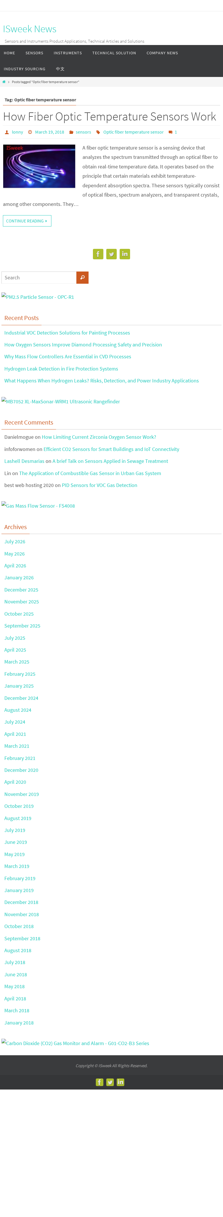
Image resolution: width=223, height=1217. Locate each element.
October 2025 (19, 613)
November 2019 (21, 794)
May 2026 (14, 553)
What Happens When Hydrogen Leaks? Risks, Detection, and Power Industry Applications (101, 380)
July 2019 (14, 830)
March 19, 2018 (49, 132)
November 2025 (21, 601)
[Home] (3, 82)
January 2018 (19, 1022)
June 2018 (15, 974)
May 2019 (14, 854)
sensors (83, 132)
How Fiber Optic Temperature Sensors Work (109, 116)
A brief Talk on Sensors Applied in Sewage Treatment (110, 461)
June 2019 (15, 842)
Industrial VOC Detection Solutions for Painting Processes (67, 332)
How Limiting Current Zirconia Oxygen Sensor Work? (99, 437)
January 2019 (19, 890)
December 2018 (21, 902)
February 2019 (19, 878)
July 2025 (14, 637)
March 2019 (16, 866)
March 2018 (16, 1010)
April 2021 (15, 734)
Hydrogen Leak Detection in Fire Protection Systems (61, 368)
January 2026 (19, 577)
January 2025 (19, 685)
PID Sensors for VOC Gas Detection (99, 485)
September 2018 (22, 938)
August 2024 (17, 710)
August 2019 (17, 818)
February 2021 (19, 758)
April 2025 (15, 649)
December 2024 (21, 698)
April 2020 (15, 782)
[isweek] (98, 256)
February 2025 (19, 673)
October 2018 (19, 926)
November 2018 (21, 914)
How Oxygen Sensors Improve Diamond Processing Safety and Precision (83, 344)
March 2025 (16, 661)
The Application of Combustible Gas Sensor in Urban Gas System (90, 473)
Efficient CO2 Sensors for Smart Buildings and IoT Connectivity (111, 449)
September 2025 (22, 625)
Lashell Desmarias (24, 461)
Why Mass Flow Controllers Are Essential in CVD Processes (67, 356)
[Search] (82, 278)
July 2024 (14, 721)
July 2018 (14, 962)
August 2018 (17, 950)
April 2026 (15, 565)
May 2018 (14, 986)
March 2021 (16, 746)
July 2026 (14, 541)
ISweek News (29, 28)
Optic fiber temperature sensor (133, 132)
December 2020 (21, 770)
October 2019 (19, 806)
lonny (17, 132)
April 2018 (15, 998)
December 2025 (21, 589)
